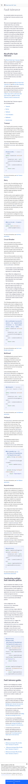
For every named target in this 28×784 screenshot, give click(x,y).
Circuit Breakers (9, 114)
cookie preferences (6, 774)
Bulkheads (8, 117)
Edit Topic (13, 5)
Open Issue (8, 5)
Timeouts (8, 106)
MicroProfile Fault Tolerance (13, 60)
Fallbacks (8, 112)
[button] (26, 764)
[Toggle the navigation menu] (1, 5)
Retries (7, 109)
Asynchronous (9, 120)
